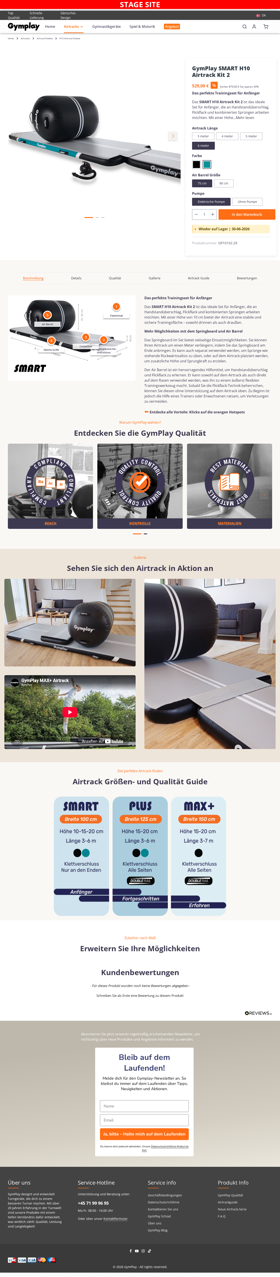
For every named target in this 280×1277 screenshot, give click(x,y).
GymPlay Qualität (230, 1195)
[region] (95, 136)
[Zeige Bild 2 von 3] (97, 217)
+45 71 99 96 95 (93, 1203)
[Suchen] (244, 26)
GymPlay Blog (158, 1230)
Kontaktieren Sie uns (163, 1209)
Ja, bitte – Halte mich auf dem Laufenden (144, 1134)
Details (76, 278)
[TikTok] (149, 1251)
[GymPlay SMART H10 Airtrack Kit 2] (94, 136)
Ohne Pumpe (247, 202)
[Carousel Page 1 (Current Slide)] (137, 533)
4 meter (227, 136)
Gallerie (154, 278)
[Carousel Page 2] (145, 533)
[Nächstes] (172, 136)
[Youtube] (137, 1251)
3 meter (203, 136)
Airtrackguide (228, 1202)
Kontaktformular (115, 1219)
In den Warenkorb (247, 214)
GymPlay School (159, 1216)
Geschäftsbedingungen (165, 1195)
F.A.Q (222, 1216)
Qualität (115, 278)
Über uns (154, 1223)
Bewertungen (247, 278)
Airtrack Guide (198, 278)
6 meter (203, 145)
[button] (140, 995)
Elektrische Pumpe (211, 202)
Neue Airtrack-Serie (232, 1209)
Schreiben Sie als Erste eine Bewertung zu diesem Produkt (140, 995)
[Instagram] (143, 1251)
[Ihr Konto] (254, 26)
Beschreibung (33, 278)
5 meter (251, 136)
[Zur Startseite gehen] (24, 26)
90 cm (223, 183)
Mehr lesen (245, 117)
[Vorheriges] (16, 136)
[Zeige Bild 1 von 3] (88, 217)
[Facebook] (131, 1251)
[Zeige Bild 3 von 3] (103, 217)
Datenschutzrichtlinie (163, 1202)
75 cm (202, 183)
